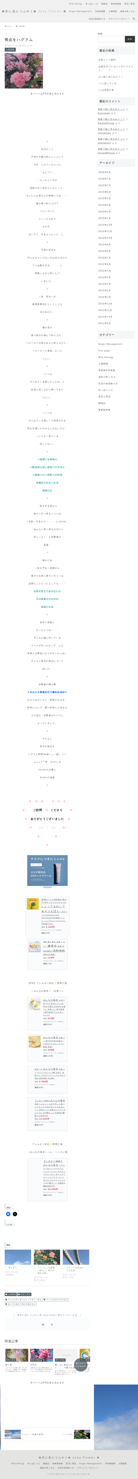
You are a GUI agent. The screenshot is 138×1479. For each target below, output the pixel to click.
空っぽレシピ (33, 1463)
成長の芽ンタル (47, 1468)
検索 (100, 34)
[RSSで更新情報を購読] (52, 1324)
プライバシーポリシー (87, 1468)
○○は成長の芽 (106, 90)
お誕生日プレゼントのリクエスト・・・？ (115, 68)
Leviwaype (104, 133)
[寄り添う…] (18, 1257)
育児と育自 (26, 1294)
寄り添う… (13, 1268)
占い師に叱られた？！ (110, 77)
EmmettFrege (106, 123)
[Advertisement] (47, 114)
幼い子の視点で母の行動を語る (22, 1304)
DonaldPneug (106, 153)
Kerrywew (104, 113)
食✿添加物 (58, 1463)
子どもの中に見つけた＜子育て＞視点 (25, 1300)
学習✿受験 (110, 1463)
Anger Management (90, 1463)
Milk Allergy (18, 1463)
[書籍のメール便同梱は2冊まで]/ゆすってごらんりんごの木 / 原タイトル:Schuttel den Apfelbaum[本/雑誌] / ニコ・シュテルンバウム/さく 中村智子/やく (54, 912)
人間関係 (12, 1294)
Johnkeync (104, 143)
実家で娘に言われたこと (111, 109)
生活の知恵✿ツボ (66, 1468)
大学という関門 (107, 60)
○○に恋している (107, 83)
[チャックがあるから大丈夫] (76, 1257)
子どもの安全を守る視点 (57, 1300)
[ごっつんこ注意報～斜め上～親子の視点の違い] (47, 1257)
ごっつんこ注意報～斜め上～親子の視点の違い (46, 1270)
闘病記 (46, 1463)
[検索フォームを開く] (134, 18)
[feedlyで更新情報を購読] (43, 1324)
